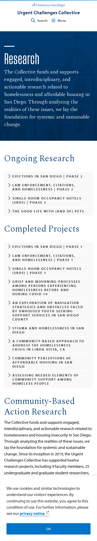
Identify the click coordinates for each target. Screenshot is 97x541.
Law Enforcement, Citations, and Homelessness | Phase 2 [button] (43, 187)
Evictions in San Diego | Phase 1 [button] (47, 246)
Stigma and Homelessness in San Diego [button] (48, 330)
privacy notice (32, 513)
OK (48, 529)
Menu (62, 20)
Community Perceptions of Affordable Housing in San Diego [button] (42, 362)
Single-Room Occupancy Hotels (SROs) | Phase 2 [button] (46, 200)
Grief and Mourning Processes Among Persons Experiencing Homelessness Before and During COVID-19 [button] (46, 287)
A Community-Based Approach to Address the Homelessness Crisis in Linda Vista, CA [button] (48, 345)
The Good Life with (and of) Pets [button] (48, 211)
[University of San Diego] (48, 4)
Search (42, 20)
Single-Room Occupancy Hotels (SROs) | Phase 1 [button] (46, 270)
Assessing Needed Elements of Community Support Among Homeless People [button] (45, 379)
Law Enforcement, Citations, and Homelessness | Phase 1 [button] (43, 258)
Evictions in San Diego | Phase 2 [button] (47, 176)
